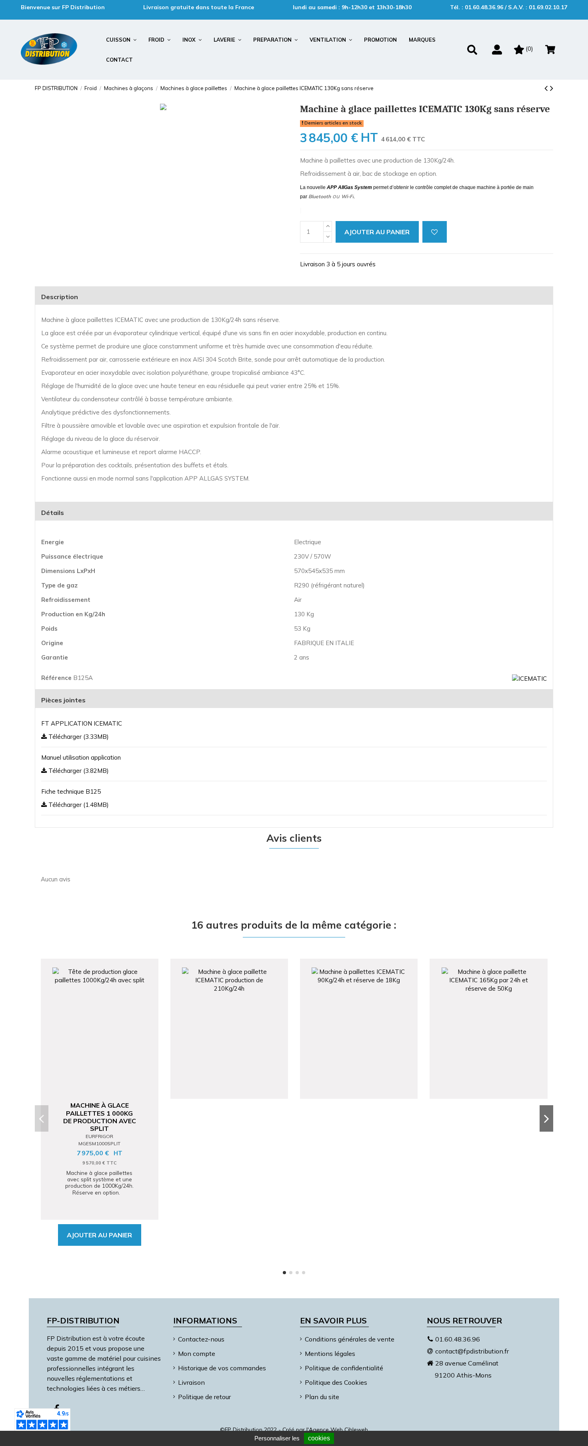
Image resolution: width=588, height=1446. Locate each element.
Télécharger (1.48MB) (78, 804)
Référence (56, 678)
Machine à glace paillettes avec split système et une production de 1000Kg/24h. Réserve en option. (99, 1182)
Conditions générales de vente (349, 1339)
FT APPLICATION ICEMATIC (81, 723)
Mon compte (196, 1353)
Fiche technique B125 (71, 791)
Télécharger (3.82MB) (78, 770)
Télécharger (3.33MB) (78, 736)
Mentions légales (330, 1353)
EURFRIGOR (99, 1136)
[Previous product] (547, 88)
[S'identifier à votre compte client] (497, 49)
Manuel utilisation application (81, 757)
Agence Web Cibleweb (338, 1429)
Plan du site (322, 1397)
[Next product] (551, 88)
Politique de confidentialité (344, 1368)
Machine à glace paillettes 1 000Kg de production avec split (99, 1116)
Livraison (191, 1382)
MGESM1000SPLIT (99, 1143)
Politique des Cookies (336, 1382)
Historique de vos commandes (222, 1368)
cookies (319, 1438)
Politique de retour (204, 1397)
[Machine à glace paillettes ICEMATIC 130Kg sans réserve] (163, 107)
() (529, 48)
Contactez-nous (201, 1339)
